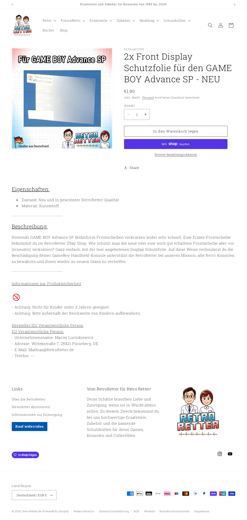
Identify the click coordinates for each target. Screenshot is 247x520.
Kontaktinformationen (174, 511)
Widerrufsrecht (84, 511)
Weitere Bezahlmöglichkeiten (175, 154)
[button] (49, 20)
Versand (148, 97)
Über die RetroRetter (29, 399)
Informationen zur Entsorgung (37, 414)
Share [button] (134, 167)
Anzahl (129, 105)
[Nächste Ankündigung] (235, 4)
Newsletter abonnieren (31, 407)
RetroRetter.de (32, 511)
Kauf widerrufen (29, 426)
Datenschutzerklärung (114, 511)
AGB (136, 511)
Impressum (202, 511)
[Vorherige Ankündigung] (12, 4)
